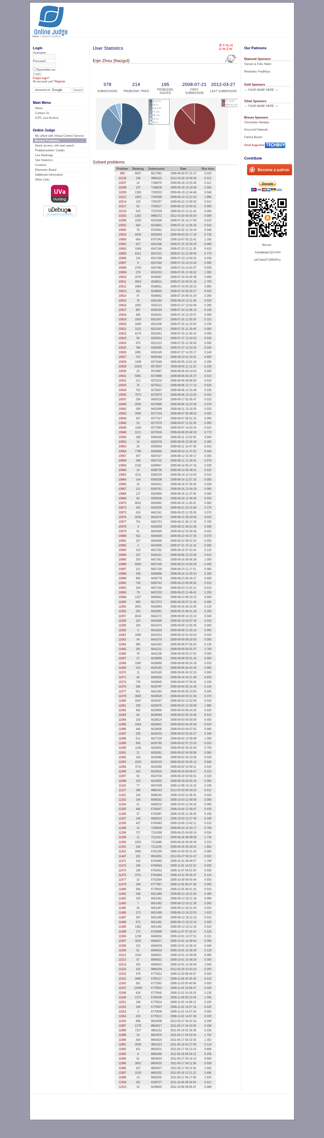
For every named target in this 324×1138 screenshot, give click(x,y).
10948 (122, 432)
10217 (122, 206)
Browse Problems (47, 140)
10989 (122, 573)
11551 (122, 1002)
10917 (122, 310)
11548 (122, 992)
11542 (122, 983)
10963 (122, 474)
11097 (122, 776)
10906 (122, 258)
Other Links (42, 179)
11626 (122, 1021)
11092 (122, 757)
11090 (122, 747)
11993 (122, 1054)
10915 (122, 300)
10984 (122, 555)
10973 (122, 512)
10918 (122, 314)
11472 (122, 865)
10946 (122, 427)
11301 (122, 846)
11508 (122, 945)
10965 (122, 484)
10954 (122, 451)
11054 (122, 606)
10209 (122, 192)
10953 (122, 446)
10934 (122, 390)
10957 (122, 456)
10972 (122, 507)
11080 (122, 700)
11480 (122, 889)
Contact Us (42, 113)
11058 (122, 620)
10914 (122, 295)
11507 (122, 940)
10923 (122, 338)
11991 (122, 1044)
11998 (122, 1077)
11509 (122, 950)
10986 (122, 564)
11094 (122, 766)
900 (122, 173)
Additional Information (49, 174)
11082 (122, 710)
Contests (41, 165)
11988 (122, 1030)
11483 (122, 903)
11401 (122, 851)
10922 (122, 333)
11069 (122, 667)
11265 (122, 809)
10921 (122, 329)
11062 (122, 634)
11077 (122, 691)
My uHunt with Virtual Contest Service (59, 135)
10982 (122, 545)
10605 (122, 230)
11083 (122, 714)
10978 (122, 526)
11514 (122, 964)
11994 (122, 1058)
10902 (122, 244)
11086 (122, 729)
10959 (122, 465)
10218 (122, 211)
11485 (122, 908)
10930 (122, 371)
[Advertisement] (208, 18)
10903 (122, 248)
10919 (122, 319)
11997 (122, 1072)
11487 (122, 917)
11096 (122, 771)
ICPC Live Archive (46, 118)
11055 (122, 611)
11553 (122, 1011)
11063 (122, 639)
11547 (122, 988)
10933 (122, 385)
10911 (122, 281)
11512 (122, 955)
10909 (122, 272)
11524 (122, 969)
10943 (122, 413)
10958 (122, 460)
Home (35, 36)
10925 (122, 347)
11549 (122, 997)
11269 (122, 823)
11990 (122, 1039)
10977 (122, 521)
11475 (122, 875)
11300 (122, 842)
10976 (122, 517)
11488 (122, 922)
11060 (122, 630)
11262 (122, 799)
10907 (122, 262)
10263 (122, 215)
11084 (122, 719)
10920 (122, 324)
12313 (122, 1087)
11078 (122, 696)
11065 (122, 649)
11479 (122, 884)
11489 (122, 926)
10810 (122, 234)
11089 (122, 743)
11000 (122, 602)
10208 (122, 187)
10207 (122, 182)
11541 (122, 978)
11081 (122, 705)
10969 (122, 498)
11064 (122, 644)
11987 (122, 1025)
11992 (122, 1049)
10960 (122, 470)
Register (60, 81)
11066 (122, 653)
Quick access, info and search (54, 145)
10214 (122, 201)
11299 (122, 837)
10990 (122, 578)
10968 (122, 493)
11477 (122, 879)
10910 (122, 277)
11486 (122, 912)
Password (39, 61)
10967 (122, 488)
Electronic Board (45, 169)
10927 (122, 357)
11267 (122, 818)
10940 (122, 404)
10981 (122, 540)
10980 (122, 536)
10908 (122, 267)
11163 (122, 785)
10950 (122, 437)
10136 (122, 178)
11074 (122, 682)
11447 (122, 856)
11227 (122, 790)
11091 (122, 752)
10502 (122, 225)
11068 (122, 663)
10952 (122, 441)
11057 (122, 616)
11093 (122, 762)
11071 (122, 677)
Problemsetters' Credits (50, 150)
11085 (122, 724)
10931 (122, 376)
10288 (122, 220)
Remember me (46, 69)
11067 (122, 658)
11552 (122, 1007)
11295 (122, 828)
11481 (122, 893)
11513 (122, 959)
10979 (122, 531)
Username (39, 52)
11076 (122, 686)
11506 (122, 936)
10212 (122, 197)
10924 (122, 343)
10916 (122, 305)
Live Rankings (44, 155)
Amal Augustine (254, 145)
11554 (122, 1016)
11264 (122, 804)
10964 (122, 479)
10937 (122, 399)
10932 (122, 380)
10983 (122, 550)
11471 (122, 861)
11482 (122, 898)
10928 (122, 361)
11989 (122, 1035)
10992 (122, 587)
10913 (122, 291)
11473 (122, 870)
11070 (122, 672)
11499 (122, 931)
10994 (122, 597)
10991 (122, 583)
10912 (122, 286)
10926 (122, 352)
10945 (122, 423)
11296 (122, 832)
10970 (122, 503)
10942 (122, 408)
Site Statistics (44, 160)
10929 (122, 366)
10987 (122, 569)
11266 (122, 813)
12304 (122, 1082)
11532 (122, 973)
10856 (122, 239)
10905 (122, 253)
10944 (122, 418)
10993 (122, 592)
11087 (122, 733)
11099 (122, 781)
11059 (122, 625)
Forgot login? (41, 78)
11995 (122, 1063)
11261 (122, 795)
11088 (122, 738)
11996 (122, 1068)
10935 (122, 394)
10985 (122, 559)
